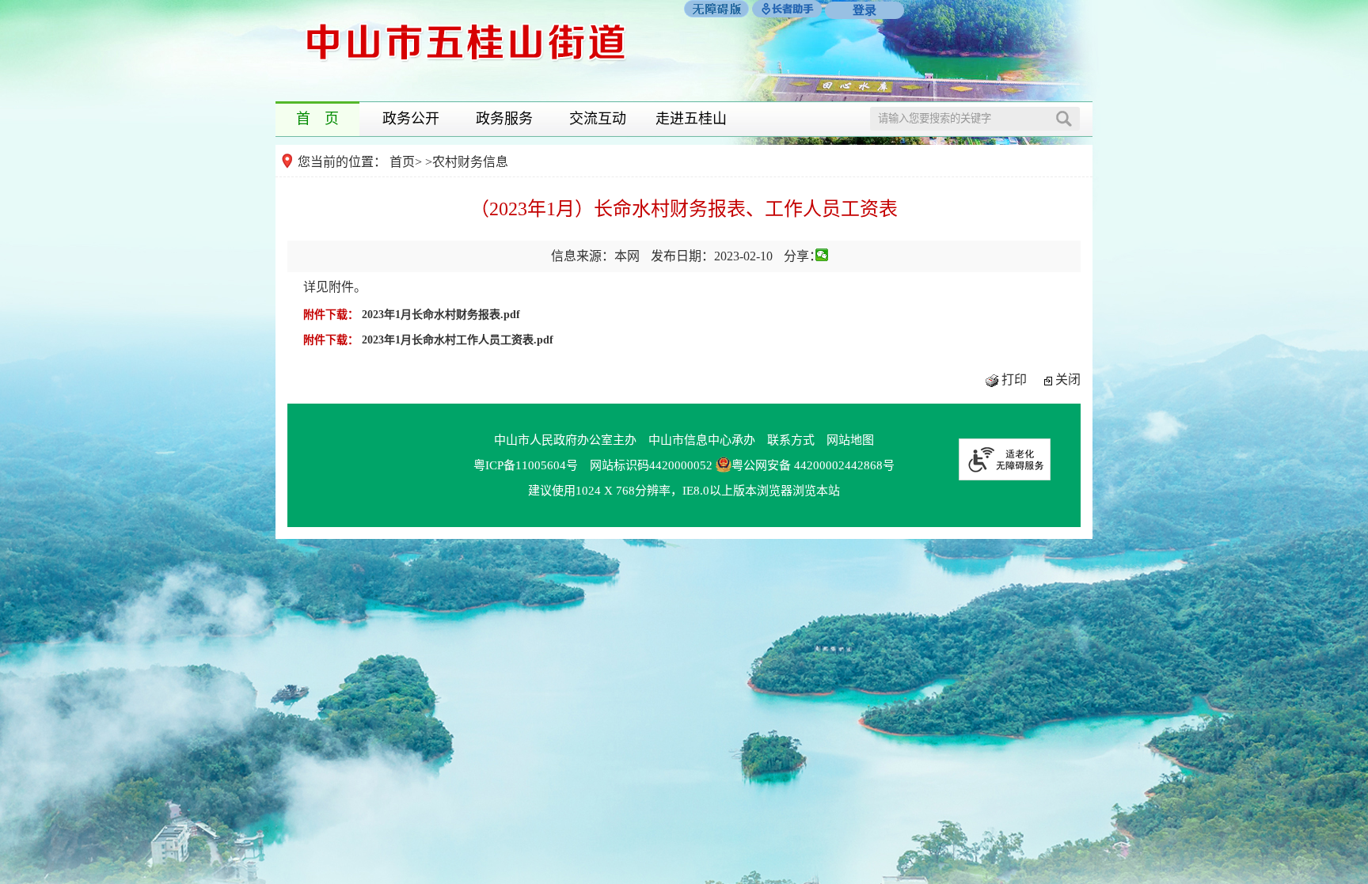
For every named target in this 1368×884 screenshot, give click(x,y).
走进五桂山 (691, 119)
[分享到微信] (822, 255)
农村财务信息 (470, 162)
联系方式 (791, 440)
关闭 (1068, 379)
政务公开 (410, 119)
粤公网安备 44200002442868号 (813, 465)
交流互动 (597, 119)
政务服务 (504, 119)
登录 (864, 10)
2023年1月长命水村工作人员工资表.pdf (457, 340)
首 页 (317, 119)
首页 (402, 162)
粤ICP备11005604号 (525, 465)
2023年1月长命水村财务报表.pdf (441, 315)
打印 (1014, 379)
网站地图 (850, 440)
